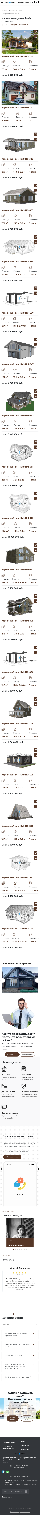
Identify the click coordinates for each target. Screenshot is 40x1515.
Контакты (25, 1449)
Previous (3, 980)
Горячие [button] (6, 1324)
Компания (25, 1445)
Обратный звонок (12, 1157)
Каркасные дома (8, 1442)
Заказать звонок (27, 1054)
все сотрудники (8, 1211)
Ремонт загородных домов (20, 1512)
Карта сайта (7, 1497)
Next (37, 980)
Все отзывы (6, 1256)
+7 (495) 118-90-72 (24, 2)
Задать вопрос (12, 1054)
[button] (13, 1249)
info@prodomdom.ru (22, 1476)
